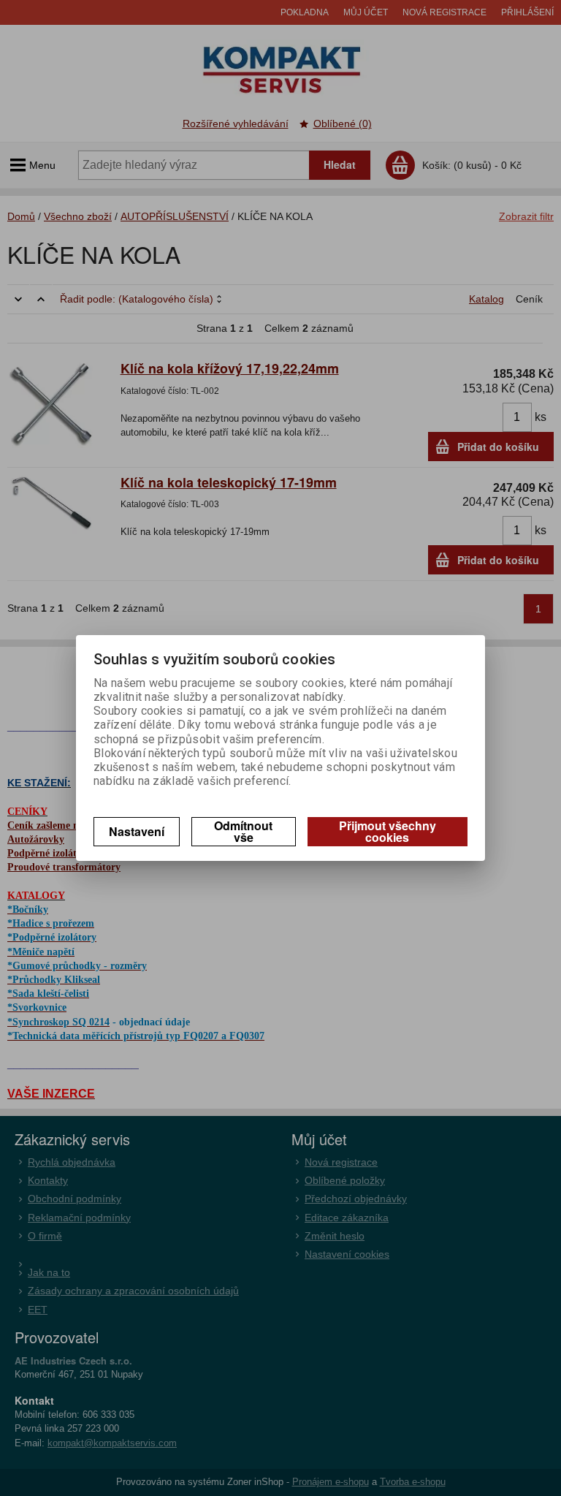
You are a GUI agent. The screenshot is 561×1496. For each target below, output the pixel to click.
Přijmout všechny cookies (387, 831)
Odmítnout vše (243, 831)
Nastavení (136, 831)
